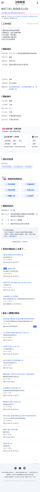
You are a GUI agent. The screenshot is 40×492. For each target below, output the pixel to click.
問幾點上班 (11, 196)
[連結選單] (2, 2)
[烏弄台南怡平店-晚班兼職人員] (20, 364)
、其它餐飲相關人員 (27, 87)
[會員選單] (37, 2)
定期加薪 (28, 167)
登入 (15, 220)
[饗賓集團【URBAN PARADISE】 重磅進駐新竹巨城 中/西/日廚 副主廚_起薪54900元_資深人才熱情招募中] (20, 378)
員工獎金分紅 (18, 167)
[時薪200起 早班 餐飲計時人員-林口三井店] (20, 286)
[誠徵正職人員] (20, 447)
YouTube (24, 468)
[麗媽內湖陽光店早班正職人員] (20, 258)
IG (15, 468)
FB (20, 468)
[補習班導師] (20, 272)
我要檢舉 (25, 241)
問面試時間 (11, 190)
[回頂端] (35, 460)
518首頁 (9, 16)
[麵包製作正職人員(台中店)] (20, 405)
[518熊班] (20, 3)
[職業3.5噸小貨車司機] (20, 433)
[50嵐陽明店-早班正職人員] (20, 392)
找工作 (14, 16)
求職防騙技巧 (13, 236)
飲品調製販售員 (14, 87)
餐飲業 (18, 16)
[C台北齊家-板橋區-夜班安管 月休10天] (20, 336)
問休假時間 (11, 184)
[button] (11, 151)
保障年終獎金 (6, 167)
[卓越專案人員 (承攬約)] (20, 300)
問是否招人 (31, 190)
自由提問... (31, 196)
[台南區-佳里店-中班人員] (20, 350)
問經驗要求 (31, 184)
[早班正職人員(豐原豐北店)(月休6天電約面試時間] (20, 419)
